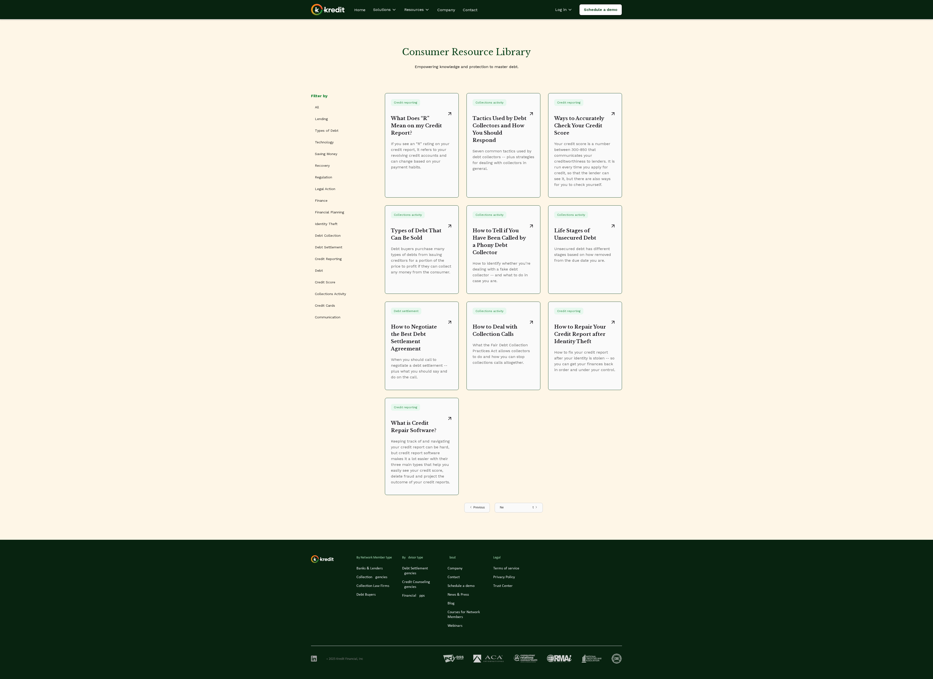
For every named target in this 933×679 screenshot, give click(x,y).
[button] (384, 9)
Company (446, 10)
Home (359, 10)
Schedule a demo (600, 9)
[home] (328, 10)
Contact (470, 10)
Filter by (319, 96)
